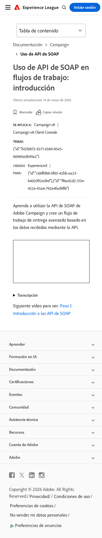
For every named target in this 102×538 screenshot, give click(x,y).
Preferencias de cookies (31, 505)
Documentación (27, 44)
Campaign (59, 44)
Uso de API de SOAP (39, 54)
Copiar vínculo (52, 112)
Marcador (26, 112)
